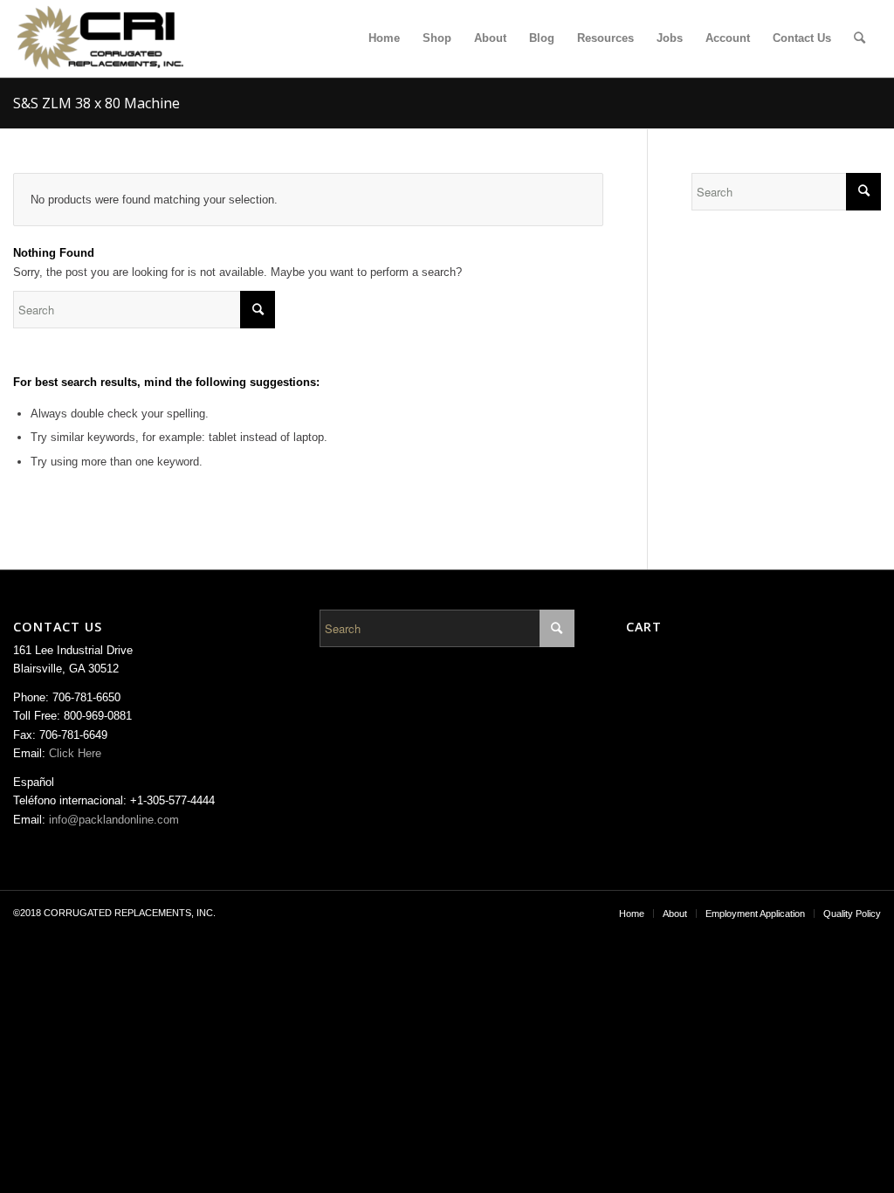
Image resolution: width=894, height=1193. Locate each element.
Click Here (75, 753)
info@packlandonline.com (114, 819)
